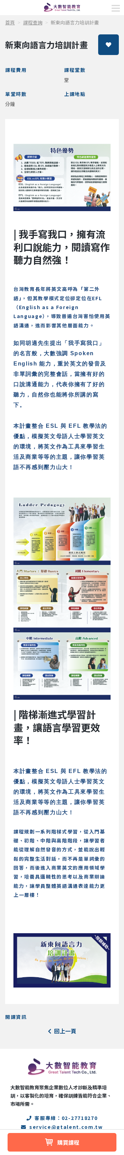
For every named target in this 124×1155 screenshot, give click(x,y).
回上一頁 (65, 1031)
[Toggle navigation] (116, 8)
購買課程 (68, 1142)
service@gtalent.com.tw (66, 1126)
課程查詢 (32, 22)
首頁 (10, 22)
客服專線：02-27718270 (65, 1117)
